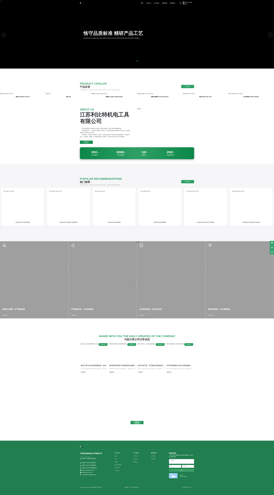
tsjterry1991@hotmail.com (88, 470)
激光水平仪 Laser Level (205, 97)
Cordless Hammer (114, 222)
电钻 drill (68, 97)
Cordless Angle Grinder (68, 222)
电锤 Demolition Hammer (23, 97)
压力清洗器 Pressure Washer (251, 97)
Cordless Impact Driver (205, 222)
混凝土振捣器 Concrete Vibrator (160, 97)
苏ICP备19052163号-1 (187, 487)
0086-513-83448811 (89, 465)
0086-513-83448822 (89, 468)
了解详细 (5, 315)
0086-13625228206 (89, 458)
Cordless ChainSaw (23, 222)
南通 (135, 487)
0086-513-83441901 (89, 463)
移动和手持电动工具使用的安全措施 (121, 365)
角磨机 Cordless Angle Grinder (114, 97)
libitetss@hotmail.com (87, 472)
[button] (270, 35)
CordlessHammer (159, 222)
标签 (138, 487)
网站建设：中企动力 (129, 487)
